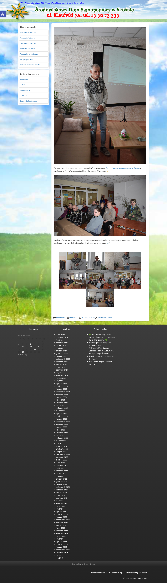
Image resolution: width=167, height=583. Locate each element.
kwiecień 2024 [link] (62, 408)
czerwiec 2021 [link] (62, 498)
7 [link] (30, 344)
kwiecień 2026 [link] (62, 342)
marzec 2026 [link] (61, 345)
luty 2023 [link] (59, 443)
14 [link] (31, 346)
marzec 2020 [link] (61, 536)
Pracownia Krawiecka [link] (28, 43)
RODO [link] (22, 84)
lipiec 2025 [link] (60, 367)
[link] (3, 14)
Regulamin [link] (24, 79)
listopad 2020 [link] (61, 517)
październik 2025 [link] (63, 359)
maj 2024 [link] (60, 405)
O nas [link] (47, 3)
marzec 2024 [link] (61, 410)
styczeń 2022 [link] (61, 479)
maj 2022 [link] (60, 468)
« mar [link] (20, 354)
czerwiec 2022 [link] (62, 465)
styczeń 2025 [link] (61, 383)
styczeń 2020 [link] (61, 541)
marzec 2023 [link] (61, 440)
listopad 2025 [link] (61, 356)
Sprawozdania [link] (25, 90)
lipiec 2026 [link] (60, 334)
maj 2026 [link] (60, 340)
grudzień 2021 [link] (62, 481)
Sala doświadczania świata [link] (30, 64)
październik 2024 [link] (63, 391)
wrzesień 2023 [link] (62, 424)
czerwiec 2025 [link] (62, 369)
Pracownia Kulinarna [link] (27, 38)
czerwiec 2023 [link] (62, 432)
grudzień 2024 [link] (62, 386)
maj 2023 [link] (60, 435)
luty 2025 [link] (59, 380)
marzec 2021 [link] (61, 506)
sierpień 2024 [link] (61, 397)
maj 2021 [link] (60, 500)
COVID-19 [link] (23, 95)
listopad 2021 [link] (61, 484)
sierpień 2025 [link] (61, 364)
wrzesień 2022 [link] (62, 457)
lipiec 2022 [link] (60, 462)
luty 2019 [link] (59, 558)
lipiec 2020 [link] (60, 528)
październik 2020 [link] (63, 519)
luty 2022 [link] (59, 476)
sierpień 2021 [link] (61, 492)
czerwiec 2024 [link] (62, 402)
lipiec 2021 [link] (60, 495)
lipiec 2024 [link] (60, 399)
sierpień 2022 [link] (61, 459)
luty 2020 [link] (59, 538)
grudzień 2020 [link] (62, 514)
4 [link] (18, 344)
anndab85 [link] (73, 317)
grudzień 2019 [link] (62, 544)
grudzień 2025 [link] (62, 353)
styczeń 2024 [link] (61, 413)
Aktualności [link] (61, 317)
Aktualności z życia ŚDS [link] (34, 3)
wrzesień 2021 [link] (62, 489)
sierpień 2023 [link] (61, 427)
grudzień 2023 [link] (62, 416)
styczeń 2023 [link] (61, 446)
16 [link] (39, 346)
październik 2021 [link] (63, 487)
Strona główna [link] (77, 564)
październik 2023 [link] (63, 421)
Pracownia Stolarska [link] (27, 48)
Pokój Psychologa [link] (26, 59)
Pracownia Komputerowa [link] (29, 54)
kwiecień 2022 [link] (62, 470)
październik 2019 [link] (63, 549)
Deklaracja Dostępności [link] (28, 101)
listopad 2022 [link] (61, 451)
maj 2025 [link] (60, 372)
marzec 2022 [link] (61, 473)
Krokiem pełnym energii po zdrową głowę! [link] (100, 344)
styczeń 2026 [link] (61, 350)
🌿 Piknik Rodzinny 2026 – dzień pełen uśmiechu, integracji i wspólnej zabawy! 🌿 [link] (102, 337)
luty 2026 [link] (59, 348)
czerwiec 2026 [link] (62, 337)
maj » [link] (26, 354)
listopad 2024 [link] (61, 389)
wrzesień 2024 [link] (62, 394)
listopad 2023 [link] (61, 419)
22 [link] (35, 349)
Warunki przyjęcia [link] (58, 3)
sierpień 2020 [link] (61, 525)
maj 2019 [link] (60, 555)
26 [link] (23, 352)
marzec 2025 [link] (61, 378)
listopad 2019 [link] (61, 547)
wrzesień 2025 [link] (62, 361)
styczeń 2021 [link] (61, 511)
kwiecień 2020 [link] (62, 533)
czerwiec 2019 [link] (62, 552)
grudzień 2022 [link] (62, 449)
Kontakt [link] (69, 3)
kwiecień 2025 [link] (62, 375)
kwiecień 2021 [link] (62, 503)
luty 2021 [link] (59, 508)
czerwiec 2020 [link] (62, 530)
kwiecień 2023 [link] (62, 438)
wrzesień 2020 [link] (62, 522)
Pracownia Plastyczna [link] (28, 32)
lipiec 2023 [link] (60, 429)
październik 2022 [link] (63, 454)
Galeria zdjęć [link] (79, 3)
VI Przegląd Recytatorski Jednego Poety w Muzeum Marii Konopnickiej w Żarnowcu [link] (102, 351)
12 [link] (23, 346)
